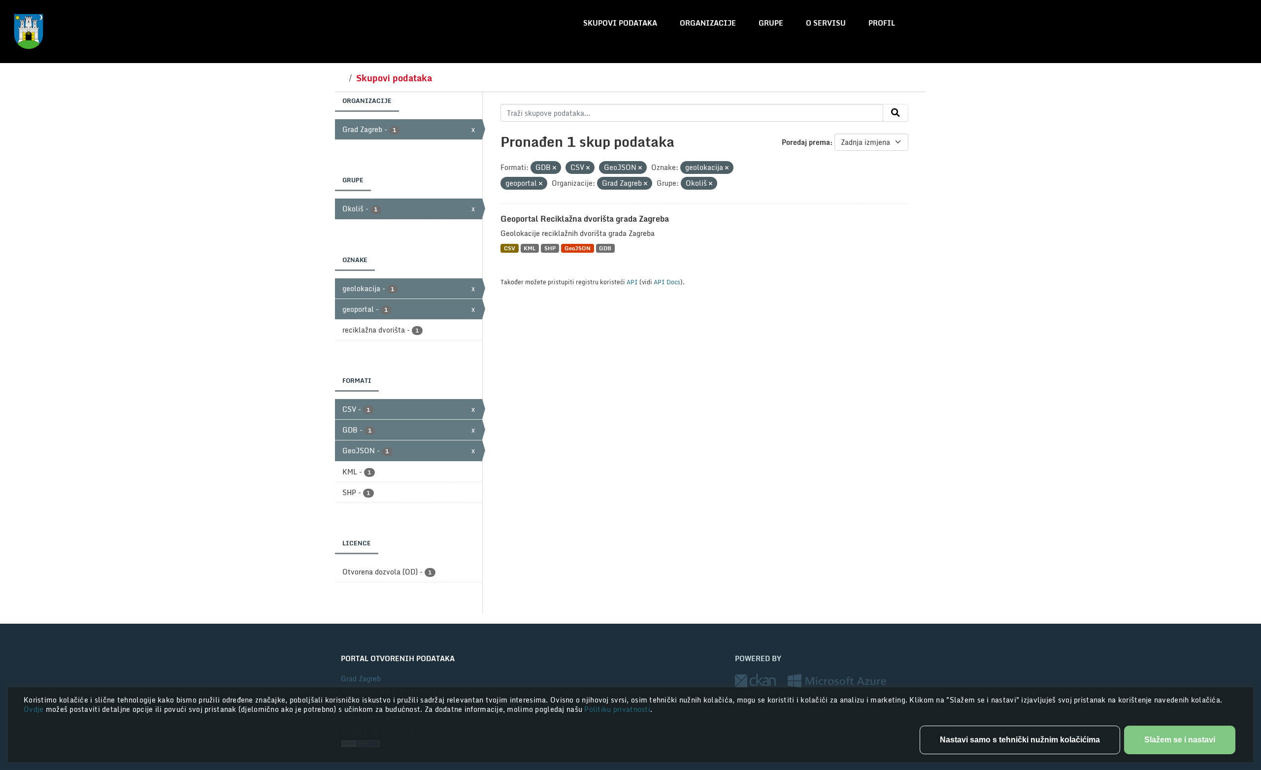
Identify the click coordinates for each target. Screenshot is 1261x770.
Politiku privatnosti (617, 709)
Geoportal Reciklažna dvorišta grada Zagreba (584, 218)
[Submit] (895, 113)
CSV (509, 248)
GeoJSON (577, 248)
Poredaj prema (806, 142)
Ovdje (35, 709)
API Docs (667, 282)
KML (529, 248)
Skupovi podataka (620, 23)
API (632, 282)
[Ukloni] (554, 168)
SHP (550, 248)
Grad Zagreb (361, 678)
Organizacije (708, 23)
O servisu (826, 23)
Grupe (771, 23)
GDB (605, 248)
